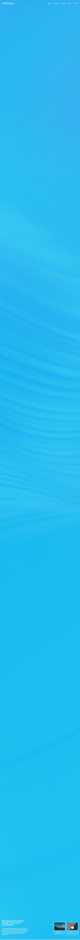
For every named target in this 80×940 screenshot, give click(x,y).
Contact (76, 3)
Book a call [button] (58, 932)
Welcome (50, 3)
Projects (70, 3)
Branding (56, 3)
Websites (63, 3)
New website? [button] (71, 932)
